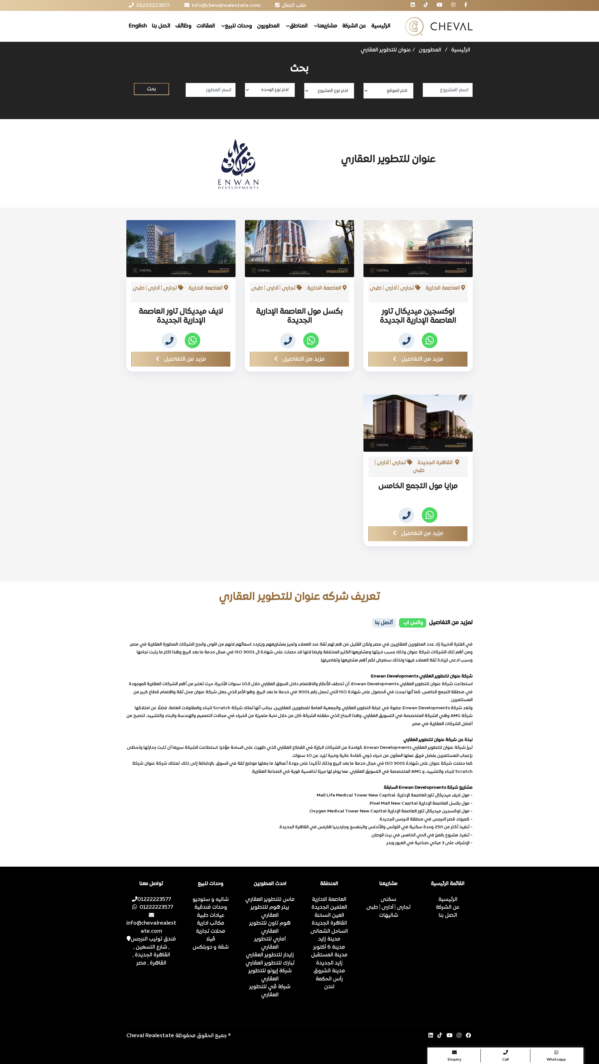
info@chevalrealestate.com (151, 927)
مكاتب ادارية (210, 923)
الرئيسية (380, 26)
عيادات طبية (211, 915)
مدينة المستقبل (329, 955)
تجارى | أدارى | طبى (388, 907)
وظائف (183, 26)
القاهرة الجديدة (329, 923)
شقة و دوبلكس (210, 947)
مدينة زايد (329, 939)
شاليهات (388, 915)
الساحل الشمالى (329, 931)
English (138, 26)
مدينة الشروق (329, 971)
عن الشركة (354, 26)
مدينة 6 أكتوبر (329, 947)
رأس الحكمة (329, 979)
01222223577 (154, 900)
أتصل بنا (384, 623)
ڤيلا (210, 939)
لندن (329, 987)
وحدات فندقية (210, 907)
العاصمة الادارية (329, 900)
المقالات (206, 26)
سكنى (388, 900)
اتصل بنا (161, 26)
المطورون (268, 26)
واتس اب (412, 623)
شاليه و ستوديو (210, 900)
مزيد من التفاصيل (422, 359)
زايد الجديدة (329, 963)
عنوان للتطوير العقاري (386, 50)
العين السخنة (329, 915)
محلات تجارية (210, 931)
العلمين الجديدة (329, 907)
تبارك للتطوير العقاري (270, 963)
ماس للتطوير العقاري (270, 900)
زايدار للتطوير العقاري (270, 955)
